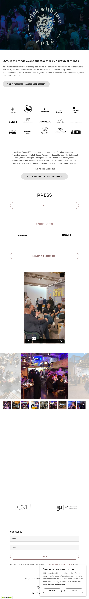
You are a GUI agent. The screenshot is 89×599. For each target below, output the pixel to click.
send (44, 556)
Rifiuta (52, 591)
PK (44, 205)
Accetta (74, 591)
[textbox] (44, 539)
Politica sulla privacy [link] (52, 564)
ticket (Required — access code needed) (26, 84)
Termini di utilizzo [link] (66, 564)
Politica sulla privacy (56, 584)
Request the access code (44, 256)
